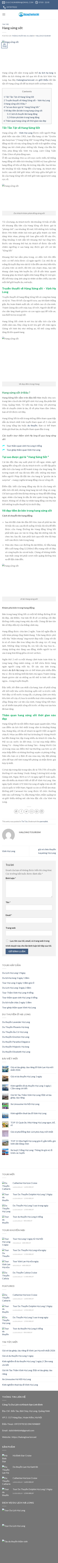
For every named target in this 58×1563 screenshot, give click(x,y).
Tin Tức (5, 24)
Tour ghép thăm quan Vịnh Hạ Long (23, 449)
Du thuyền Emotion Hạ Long (15, 1036)
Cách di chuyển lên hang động (22, 114)
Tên (8, 902)
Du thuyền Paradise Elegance (16, 1041)
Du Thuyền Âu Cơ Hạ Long (15, 1032)
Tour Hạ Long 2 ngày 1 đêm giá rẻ (18, 982)
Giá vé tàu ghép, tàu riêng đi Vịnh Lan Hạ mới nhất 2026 (32, 1068)
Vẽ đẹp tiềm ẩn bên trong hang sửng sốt (23, 110)
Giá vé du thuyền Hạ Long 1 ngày (26, 1076)
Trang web (10, 928)
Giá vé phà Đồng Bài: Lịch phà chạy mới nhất (32, 1131)
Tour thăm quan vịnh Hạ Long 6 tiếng (24, 445)
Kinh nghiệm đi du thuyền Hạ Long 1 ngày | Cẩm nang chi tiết (31, 1087)
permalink (44, 821)
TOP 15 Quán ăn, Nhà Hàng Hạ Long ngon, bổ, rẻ (33, 1123)
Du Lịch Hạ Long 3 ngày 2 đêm (16, 987)
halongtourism (43, 36)
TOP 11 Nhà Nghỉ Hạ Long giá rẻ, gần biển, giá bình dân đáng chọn (33, 1142)
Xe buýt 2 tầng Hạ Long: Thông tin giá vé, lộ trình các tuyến (31, 1151)
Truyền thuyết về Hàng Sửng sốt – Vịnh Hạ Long (27, 100)
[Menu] (3, 14)
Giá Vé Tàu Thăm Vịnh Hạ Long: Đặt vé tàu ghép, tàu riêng (31, 1096)
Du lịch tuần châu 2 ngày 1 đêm (17, 1002)
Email (9, 915)
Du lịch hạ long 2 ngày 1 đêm (15, 978)
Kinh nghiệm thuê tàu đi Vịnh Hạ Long (28, 1113)
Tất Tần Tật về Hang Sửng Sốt (19, 97)
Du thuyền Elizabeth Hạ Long (16, 1051)
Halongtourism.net (25, 80)
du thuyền (32, 425)
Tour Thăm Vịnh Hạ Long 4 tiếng (18, 992)
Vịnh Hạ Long (26, 132)
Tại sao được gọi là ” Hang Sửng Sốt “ (22, 107)
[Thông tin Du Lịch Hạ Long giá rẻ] (29, 14)
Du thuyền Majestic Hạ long (15, 1046)
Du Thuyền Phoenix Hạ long (15, 1027)
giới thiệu (43, 80)
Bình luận (11, 878)
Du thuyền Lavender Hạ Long (16, 1022)
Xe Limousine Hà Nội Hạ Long (25, 1104)
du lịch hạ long (46, 72)
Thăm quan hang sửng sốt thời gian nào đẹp (25, 121)
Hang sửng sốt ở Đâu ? (15, 103)
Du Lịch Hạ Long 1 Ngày (13, 973)
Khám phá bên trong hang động (23, 117)
